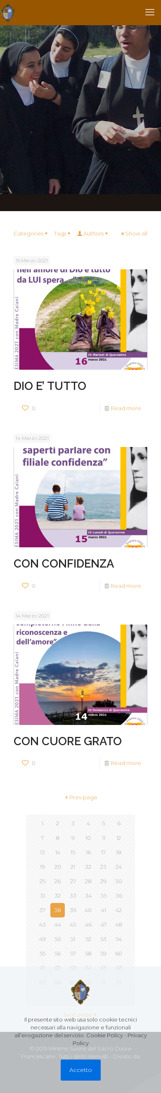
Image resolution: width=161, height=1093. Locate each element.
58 (88, 953)
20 (57, 866)
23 (103, 866)
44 (57, 924)
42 (119, 910)
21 (73, 866)
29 (103, 881)
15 (73, 852)
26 (57, 881)
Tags (60, 233)
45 (73, 924)
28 (88, 881)
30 (118, 881)
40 (88, 910)
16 (88, 852)
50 (57, 939)
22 (88, 866)
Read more (126, 408)
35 (103, 895)
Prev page (83, 797)
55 (42, 953)
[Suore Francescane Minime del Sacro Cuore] (7, 12)
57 (73, 953)
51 (73, 939)
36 (119, 895)
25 (42, 881)
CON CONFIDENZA (64, 563)
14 (57, 852)
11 (103, 837)
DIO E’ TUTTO (50, 385)
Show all (136, 233)
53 (103, 939)
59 (103, 953)
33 (73, 895)
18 (118, 852)
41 (103, 910)
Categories (28, 233)
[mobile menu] (150, 12)
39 (73, 910)
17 (103, 852)
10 (88, 837)
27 (73, 881)
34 (88, 895)
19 (42, 866)
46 (88, 924)
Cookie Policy (104, 1035)
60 (118, 953)
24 (119, 866)
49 (42, 939)
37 (42, 910)
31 (42, 895)
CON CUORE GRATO (68, 741)
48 (118, 924)
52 (88, 939)
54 (119, 939)
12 (118, 837)
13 (42, 852)
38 (57, 910)
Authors (93, 233)
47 (104, 924)
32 (57, 895)
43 (42, 924)
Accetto (80, 1070)
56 (57, 953)
